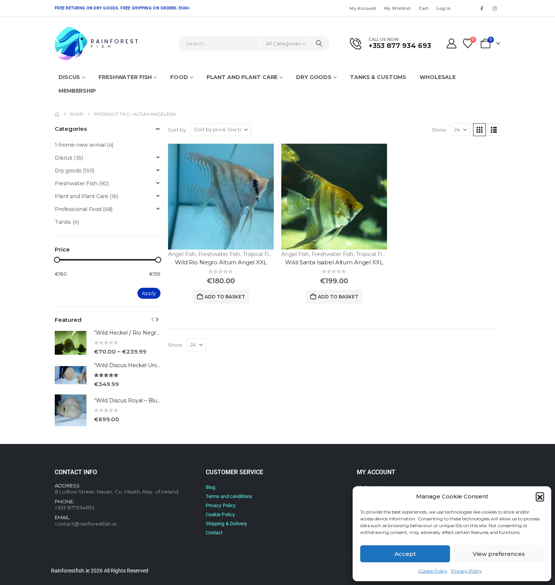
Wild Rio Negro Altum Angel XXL (221, 262)
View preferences (499, 553)
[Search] (319, 43)
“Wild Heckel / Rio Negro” (128, 332)
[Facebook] (481, 8)
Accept (405, 553)
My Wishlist (397, 8)
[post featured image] (221, 197)
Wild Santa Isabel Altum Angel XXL (334, 262)
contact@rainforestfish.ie (86, 524)
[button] (540, 496)
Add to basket (225, 296)
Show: (439, 130)
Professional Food (78, 209)
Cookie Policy (432, 571)
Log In (443, 8)
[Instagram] (494, 8)
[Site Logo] (96, 43)
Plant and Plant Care (242, 77)
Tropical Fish (259, 254)
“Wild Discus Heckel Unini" (128, 365)
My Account (363, 8)
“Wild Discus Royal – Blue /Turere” (138, 400)
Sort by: (177, 130)
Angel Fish (182, 254)
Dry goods (313, 77)
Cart (423, 8)
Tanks (63, 222)
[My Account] (451, 43)
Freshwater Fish (125, 77)
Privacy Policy (466, 571)
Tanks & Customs (378, 77)
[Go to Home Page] (57, 114)
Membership (77, 90)
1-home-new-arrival (80, 144)
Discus (69, 77)
